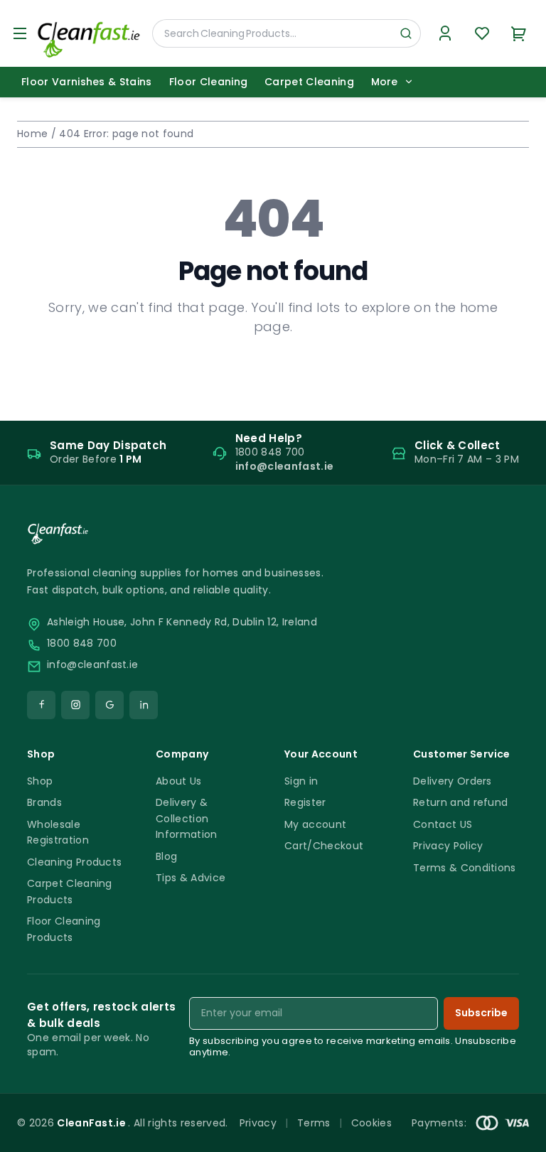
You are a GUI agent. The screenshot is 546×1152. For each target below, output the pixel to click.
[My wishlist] (482, 33)
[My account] (445, 33)
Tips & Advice (190, 878)
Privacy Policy (448, 846)
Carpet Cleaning (309, 82)
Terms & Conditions (464, 868)
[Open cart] (519, 33)
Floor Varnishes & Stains (86, 82)
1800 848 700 (82, 643)
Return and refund (460, 802)
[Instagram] (75, 705)
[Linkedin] (143, 705)
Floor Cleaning (208, 82)
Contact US (442, 824)
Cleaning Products (74, 862)
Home (32, 133)
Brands (44, 802)
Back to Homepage (272, 372)
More (384, 82)
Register (305, 802)
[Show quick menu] (517, 1134)
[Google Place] (109, 705)
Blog (166, 856)
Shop (40, 781)
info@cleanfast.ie (92, 665)
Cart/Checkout (323, 846)
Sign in (301, 781)
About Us (179, 781)
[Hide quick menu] (450, 1101)
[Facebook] (41, 705)
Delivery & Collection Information (187, 818)
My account (315, 824)
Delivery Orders (452, 781)
